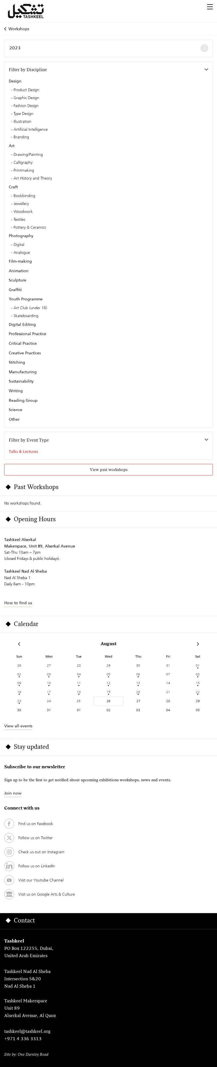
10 (49, 683)
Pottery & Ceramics (30, 227)
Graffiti (15, 290)
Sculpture (17, 280)
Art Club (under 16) (30, 308)
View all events (18, 726)
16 (19, 692)
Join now (12, 793)
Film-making (20, 261)
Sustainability (21, 381)
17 (49, 692)
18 (79, 692)
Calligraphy (23, 162)
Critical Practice (23, 343)
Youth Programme (26, 299)
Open (210, 7)
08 (198, 674)
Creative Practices (25, 353)
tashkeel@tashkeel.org (27, 1031)
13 (138, 683)
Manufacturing (23, 372)
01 (198, 665)
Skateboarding (26, 316)
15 (198, 683)
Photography (21, 236)
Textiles (19, 219)
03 (49, 674)
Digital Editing (22, 324)
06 (138, 674)
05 (108, 674)
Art (11, 146)
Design (15, 81)
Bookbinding (24, 196)
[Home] (32, 11)
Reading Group (23, 400)
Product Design (26, 90)
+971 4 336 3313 (23, 1039)
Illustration (22, 122)
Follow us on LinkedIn (36, 866)
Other (14, 419)
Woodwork (23, 212)
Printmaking (24, 170)
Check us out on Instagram (41, 852)
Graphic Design (26, 98)
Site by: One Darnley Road (26, 1055)
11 (79, 683)
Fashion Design (26, 106)
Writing (16, 391)
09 (19, 683)
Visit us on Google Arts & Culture (46, 894)
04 (79, 674)
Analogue (22, 253)
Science (15, 410)
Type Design (23, 114)
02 (19, 674)
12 (108, 683)
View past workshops (108, 470)
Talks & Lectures (23, 451)
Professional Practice (27, 334)
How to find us (18, 603)
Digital (19, 245)
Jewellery (21, 204)
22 (198, 692)
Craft (13, 187)
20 (138, 692)
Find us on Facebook (35, 824)
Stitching (17, 362)
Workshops (18, 29)
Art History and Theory (33, 178)
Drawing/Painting (28, 155)
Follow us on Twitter (35, 838)
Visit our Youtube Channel (41, 880)
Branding (21, 137)
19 (108, 691)
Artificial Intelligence (31, 129)
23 (19, 701)
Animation (19, 271)
